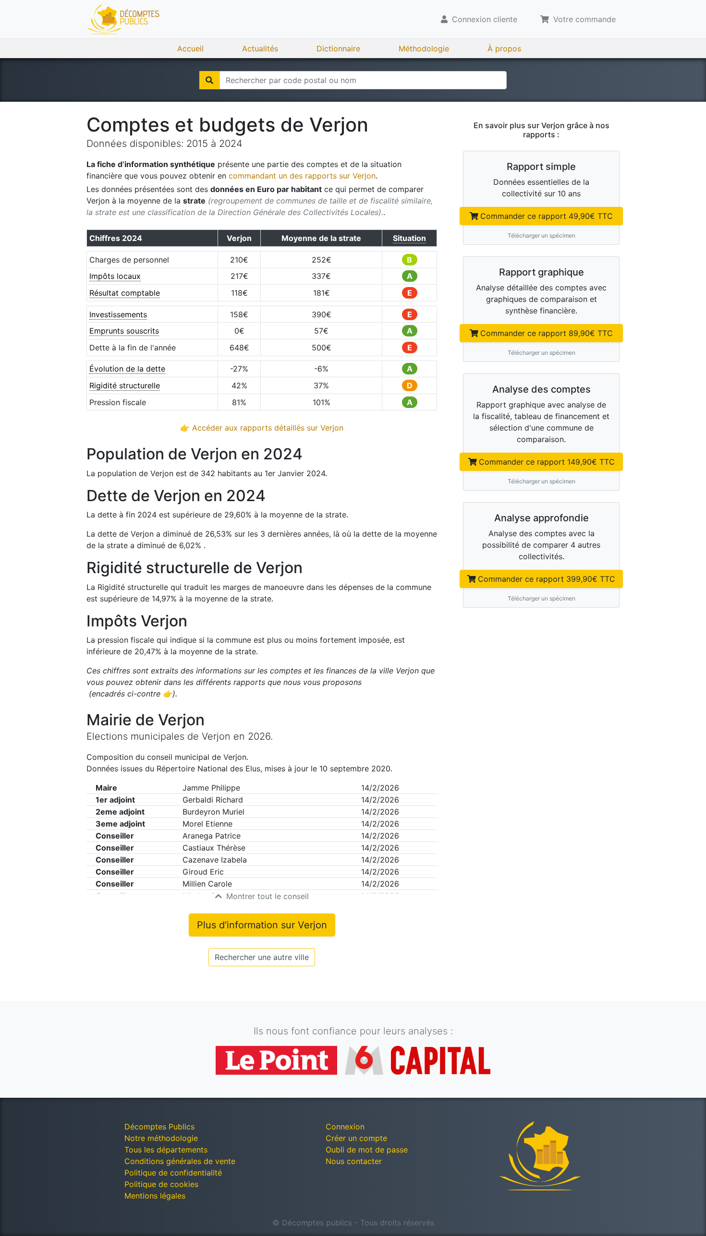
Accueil (190, 48)
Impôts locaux (115, 276)
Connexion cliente (483, 19)
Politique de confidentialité (173, 1172)
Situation (409, 238)
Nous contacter (354, 1161)
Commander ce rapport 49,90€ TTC (546, 216)
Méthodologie (424, 48)
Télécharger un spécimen (541, 235)
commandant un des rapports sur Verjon (302, 175)
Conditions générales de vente (179, 1161)
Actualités (260, 48)
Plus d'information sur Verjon (262, 925)
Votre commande (583, 19)
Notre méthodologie (161, 1138)
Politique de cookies (161, 1184)
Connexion (345, 1126)
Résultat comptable (124, 293)
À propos (504, 48)
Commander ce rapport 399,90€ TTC (546, 579)
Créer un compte (356, 1138)
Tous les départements (165, 1149)
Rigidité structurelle (124, 385)
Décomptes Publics (159, 1126)
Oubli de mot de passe (367, 1149)
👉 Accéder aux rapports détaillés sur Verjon (261, 427)
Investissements (118, 314)
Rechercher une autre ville (262, 957)
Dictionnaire (338, 48)
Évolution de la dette (127, 368)
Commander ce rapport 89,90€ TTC (546, 333)
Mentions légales (154, 1195)
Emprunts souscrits (124, 331)
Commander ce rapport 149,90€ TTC (547, 462)
